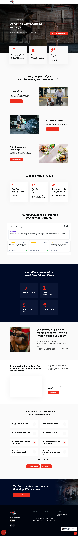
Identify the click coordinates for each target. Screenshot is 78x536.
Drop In (40, 2)
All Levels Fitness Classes (38, 520)
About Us (60, 2)
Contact (65, 2)
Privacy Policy (48, 529)
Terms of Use (48, 527)
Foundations (35, 514)
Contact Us (47, 516)
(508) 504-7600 (34, 466)
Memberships (53, 2)
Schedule (46, 2)
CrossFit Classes (36, 516)
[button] (34, 2)
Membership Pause (49, 518)
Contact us (47, 466)
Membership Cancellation (50, 520)
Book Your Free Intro (60, 33)
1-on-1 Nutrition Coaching (38, 518)
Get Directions (53, 392)
